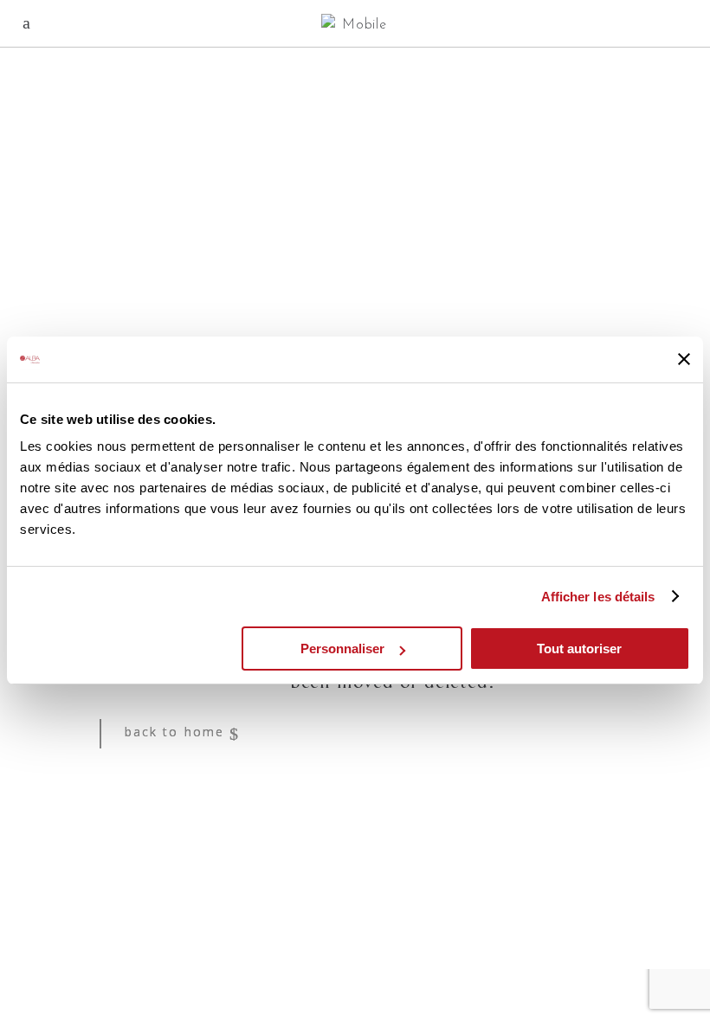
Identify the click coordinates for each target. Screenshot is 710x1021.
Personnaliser (342, 648)
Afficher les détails (598, 596)
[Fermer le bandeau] (684, 359)
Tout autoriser (579, 648)
